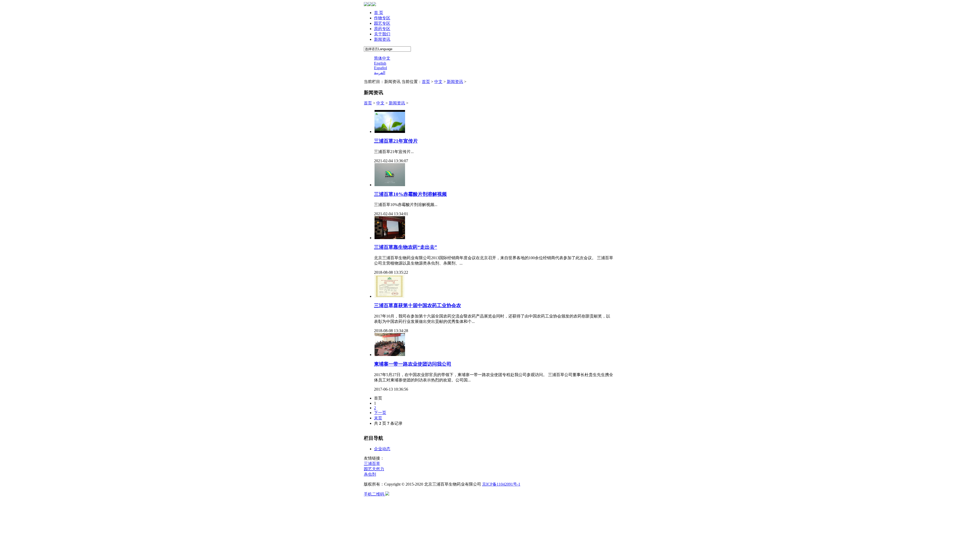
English (380, 63)
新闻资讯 (382, 39)
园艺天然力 (374, 469)
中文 (438, 81)
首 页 (378, 12)
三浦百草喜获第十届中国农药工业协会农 (417, 305)
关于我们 (382, 34)
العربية (379, 73)
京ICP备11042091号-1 (501, 484)
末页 (378, 418)
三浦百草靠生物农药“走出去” (405, 247)
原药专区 (382, 28)
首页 (426, 81)
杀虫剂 (370, 474)
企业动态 (382, 449)
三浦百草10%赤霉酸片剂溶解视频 (410, 194)
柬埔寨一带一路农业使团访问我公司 (412, 364)
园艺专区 (382, 23)
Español (380, 68)
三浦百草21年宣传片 (396, 141)
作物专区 (382, 18)
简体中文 (382, 58)
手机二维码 (374, 494)
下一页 (380, 412)
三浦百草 (372, 463)
